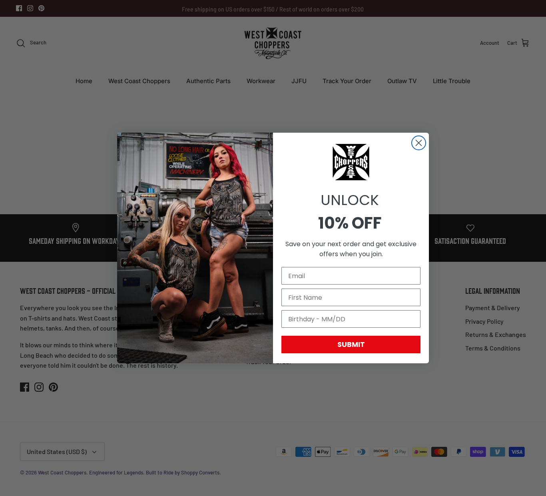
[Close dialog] (419, 143)
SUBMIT (351, 344)
